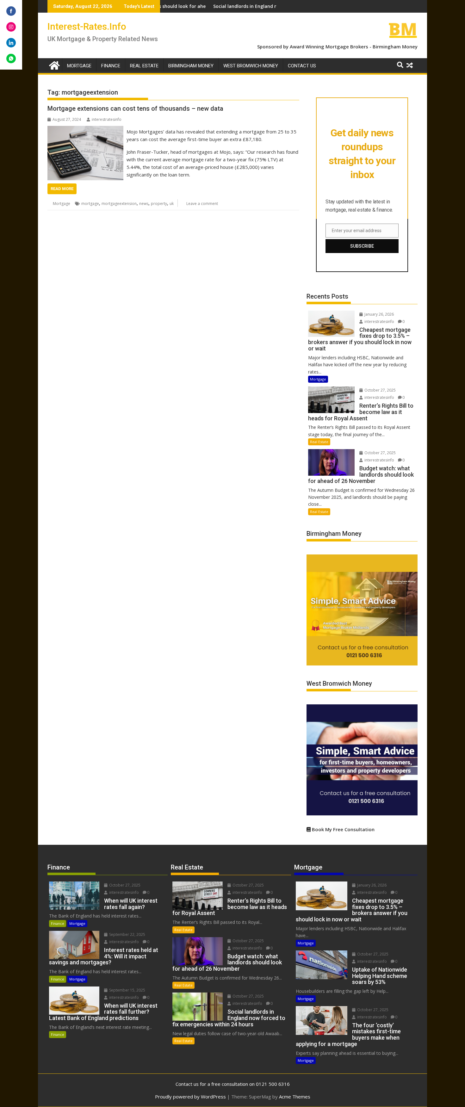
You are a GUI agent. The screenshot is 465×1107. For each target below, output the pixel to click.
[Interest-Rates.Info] (53, 65)
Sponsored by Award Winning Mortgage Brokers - (315, 46)
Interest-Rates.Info (86, 26)
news (143, 203)
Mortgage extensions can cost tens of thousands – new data (135, 108)
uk (172, 203)
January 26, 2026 (378, 314)
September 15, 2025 (126, 990)
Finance (110, 66)
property (159, 203)
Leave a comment (202, 203)
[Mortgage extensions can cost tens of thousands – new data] (85, 130)
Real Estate (144, 66)
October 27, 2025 (379, 390)
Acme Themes (294, 1096)
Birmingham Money (395, 46)
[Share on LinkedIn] (11, 42)
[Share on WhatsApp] (11, 58)
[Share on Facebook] (11, 11)
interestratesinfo (106, 119)
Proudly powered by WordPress (190, 1096)
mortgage (90, 203)
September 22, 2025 (126, 934)
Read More (62, 188)
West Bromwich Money (250, 66)
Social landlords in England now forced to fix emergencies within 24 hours (254, 6)
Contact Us (302, 66)
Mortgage (79, 66)
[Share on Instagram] (11, 27)
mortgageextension (119, 203)
